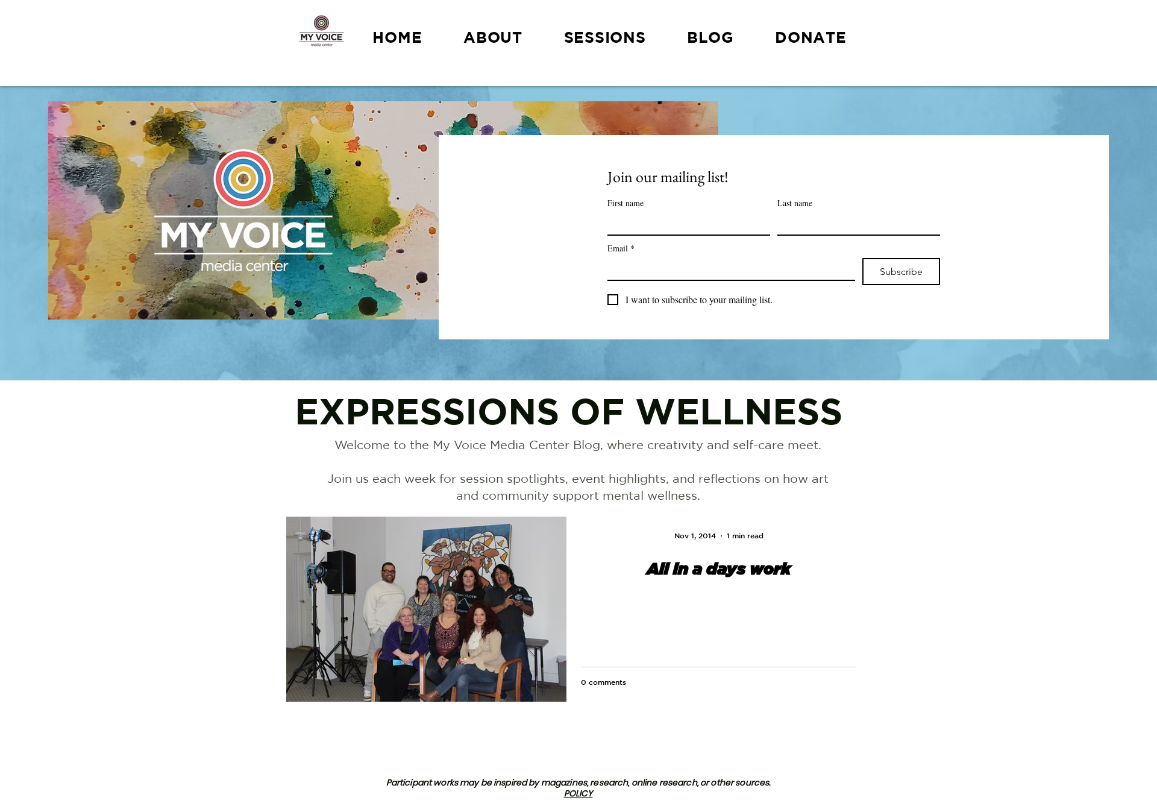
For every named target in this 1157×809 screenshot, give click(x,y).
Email (621, 248)
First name (625, 203)
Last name (794, 203)
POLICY (578, 793)
